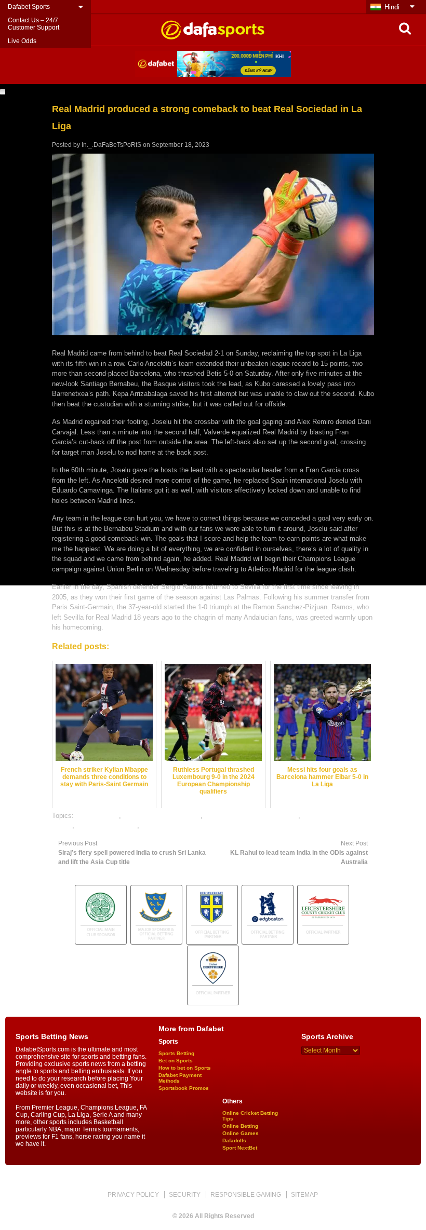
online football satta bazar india (251, 815)
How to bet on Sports (184, 1068)
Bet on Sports (175, 1060)
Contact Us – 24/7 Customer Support (33, 24)
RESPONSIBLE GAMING (245, 1194)
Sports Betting (176, 1053)
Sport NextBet (239, 1148)
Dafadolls (234, 1140)
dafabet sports (97, 815)
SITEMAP (304, 1194)
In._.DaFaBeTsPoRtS (111, 144)
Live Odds (22, 41)
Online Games (240, 1133)
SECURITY (185, 1194)
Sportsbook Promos (183, 1088)
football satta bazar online (162, 815)
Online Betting (240, 1126)
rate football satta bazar (176, 825)
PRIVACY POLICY (133, 1194)
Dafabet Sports (29, 6)
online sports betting (106, 825)
